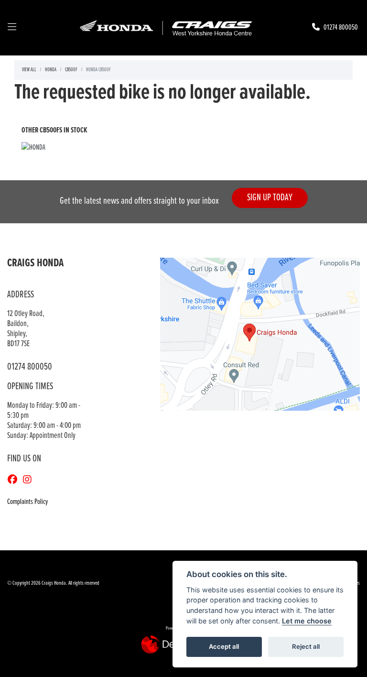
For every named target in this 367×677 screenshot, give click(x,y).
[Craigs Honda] (165, 27)
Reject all (306, 646)
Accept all (224, 646)
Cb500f (71, 69)
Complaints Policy (27, 502)
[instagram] (29, 480)
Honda (50, 69)
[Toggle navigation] (12, 27)
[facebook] (14, 480)
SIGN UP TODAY (269, 197)
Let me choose (307, 621)
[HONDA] (33, 149)
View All (29, 69)
